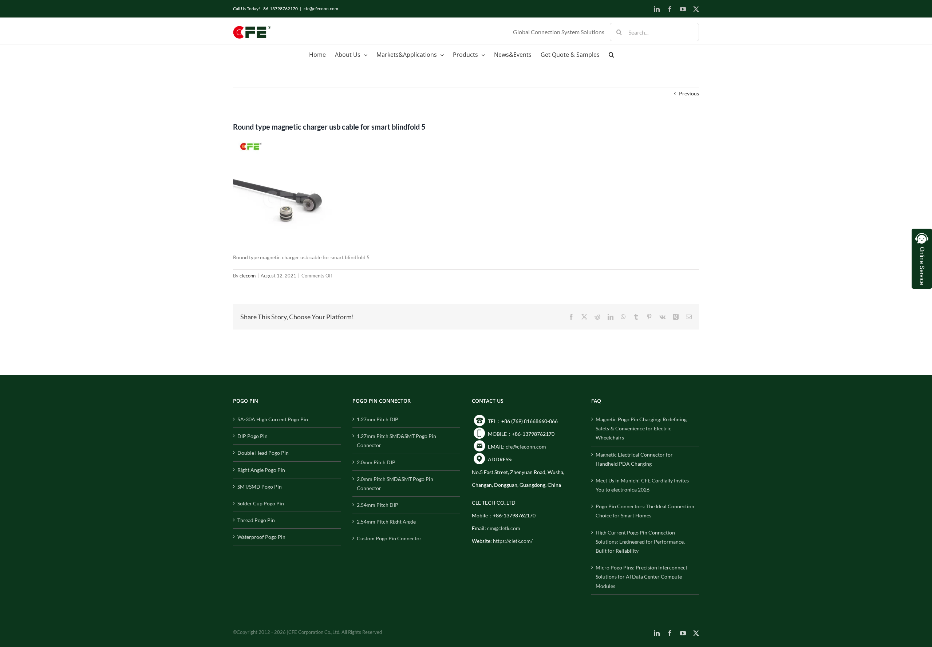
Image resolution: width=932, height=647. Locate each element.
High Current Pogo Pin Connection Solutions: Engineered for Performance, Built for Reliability (640, 541)
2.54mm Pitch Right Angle (386, 521)
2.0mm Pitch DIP (376, 462)
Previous (689, 93)
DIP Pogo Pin (252, 436)
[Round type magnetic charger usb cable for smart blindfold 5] (287, 141)
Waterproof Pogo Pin (261, 537)
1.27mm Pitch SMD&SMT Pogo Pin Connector (396, 440)
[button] (611, 54)
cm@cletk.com (503, 528)
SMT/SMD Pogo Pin (259, 487)
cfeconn (248, 276)
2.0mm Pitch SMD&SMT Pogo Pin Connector (395, 483)
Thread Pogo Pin (256, 520)
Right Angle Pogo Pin (261, 470)
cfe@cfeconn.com (321, 8)
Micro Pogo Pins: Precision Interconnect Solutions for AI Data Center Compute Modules (641, 576)
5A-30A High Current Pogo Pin (272, 419)
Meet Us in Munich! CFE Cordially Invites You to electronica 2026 (642, 485)
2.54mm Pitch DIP (377, 505)
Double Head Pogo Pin (263, 453)
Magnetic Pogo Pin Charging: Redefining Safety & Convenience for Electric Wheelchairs (641, 428)
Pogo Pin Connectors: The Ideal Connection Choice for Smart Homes (645, 510)
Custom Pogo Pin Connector (389, 538)
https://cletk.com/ (513, 541)
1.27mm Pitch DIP (377, 419)
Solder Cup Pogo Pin (260, 503)
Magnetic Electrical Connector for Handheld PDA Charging (634, 459)
